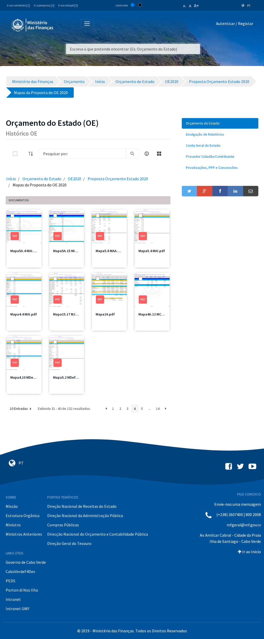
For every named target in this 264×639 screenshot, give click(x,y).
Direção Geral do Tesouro (69, 543)
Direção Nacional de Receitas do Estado (82, 506)
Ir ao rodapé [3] (68, 5)
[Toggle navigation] (61, 25)
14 (158, 408)
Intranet (13, 599)
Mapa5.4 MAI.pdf (151, 250)
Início (11, 178)
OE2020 (74, 178)
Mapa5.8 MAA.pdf (109, 250)
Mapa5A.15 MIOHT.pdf (70, 250)
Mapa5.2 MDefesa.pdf (70, 377)
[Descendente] (32, 154)
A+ (196, 6)
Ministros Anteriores (24, 534)
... (149, 408)
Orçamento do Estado (41, 178)
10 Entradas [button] (19, 408)
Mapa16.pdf (105, 314)
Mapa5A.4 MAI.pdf (24, 250)
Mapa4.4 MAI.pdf (23, 314)
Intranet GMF (17, 608)
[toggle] (23, 153)
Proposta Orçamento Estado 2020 (118, 178)
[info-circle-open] (147, 154)
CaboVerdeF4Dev (20, 571)
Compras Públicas (63, 524)
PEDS (10, 580)
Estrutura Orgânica (22, 515)
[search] (132, 153)
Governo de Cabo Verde (26, 562)
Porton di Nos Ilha (22, 590)
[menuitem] (220, 123)
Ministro (13, 524)
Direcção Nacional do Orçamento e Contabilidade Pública (97, 534)
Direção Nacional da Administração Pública (85, 515)
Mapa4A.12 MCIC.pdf (154, 314)
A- (184, 6)
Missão (12, 506)
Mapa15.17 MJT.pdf (68, 314)
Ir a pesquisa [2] (44, 5)
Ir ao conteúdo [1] (18, 5)
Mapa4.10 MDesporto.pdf (30, 377)
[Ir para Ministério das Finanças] (33, 25)
